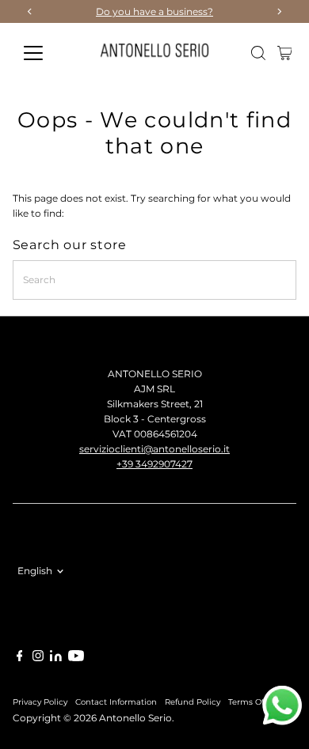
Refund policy (192, 701)
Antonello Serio (135, 718)
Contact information (116, 701)
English (34, 571)
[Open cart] (284, 53)
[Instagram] (38, 658)
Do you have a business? (154, 11)
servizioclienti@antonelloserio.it (154, 449)
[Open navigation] (46, 53)
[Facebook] (20, 658)
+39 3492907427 (154, 464)
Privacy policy (40, 701)
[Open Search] (258, 53)
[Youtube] (76, 658)
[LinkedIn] (57, 658)
